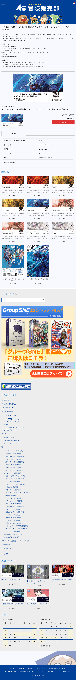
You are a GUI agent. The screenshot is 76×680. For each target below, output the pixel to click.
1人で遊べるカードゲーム (12, 440)
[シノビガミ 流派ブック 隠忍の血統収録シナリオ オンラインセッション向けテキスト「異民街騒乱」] (12, 182)
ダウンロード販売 (7, 411)
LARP (6, 554)
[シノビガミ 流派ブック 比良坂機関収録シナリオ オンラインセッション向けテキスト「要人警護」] (12, 205)
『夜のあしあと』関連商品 (12, 465)
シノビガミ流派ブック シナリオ (14, 427)
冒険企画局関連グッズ (8, 408)
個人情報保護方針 (10, 671)
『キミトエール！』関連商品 (13, 470)
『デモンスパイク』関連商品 (13, 459)
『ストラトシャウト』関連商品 (14, 506)
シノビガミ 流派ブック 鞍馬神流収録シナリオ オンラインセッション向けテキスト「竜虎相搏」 (38, 215)
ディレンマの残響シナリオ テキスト (12, 580)
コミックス (7, 551)
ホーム (12, 668)
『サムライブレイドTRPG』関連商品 (16, 526)
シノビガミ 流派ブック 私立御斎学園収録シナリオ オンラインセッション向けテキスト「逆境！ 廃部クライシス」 (63, 216)
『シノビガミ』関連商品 (12, 515)
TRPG (3, 447)
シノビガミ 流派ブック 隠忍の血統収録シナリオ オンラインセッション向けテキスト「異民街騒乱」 (13, 192)
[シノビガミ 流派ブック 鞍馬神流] (38, 261)
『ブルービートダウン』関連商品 (15, 484)
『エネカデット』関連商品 (12, 490)
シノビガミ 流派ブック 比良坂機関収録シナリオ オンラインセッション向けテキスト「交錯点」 (63, 192)
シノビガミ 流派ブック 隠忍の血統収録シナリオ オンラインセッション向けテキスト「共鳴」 (38, 192)
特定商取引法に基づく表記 (57, 668)
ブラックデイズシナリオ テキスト (37, 604)
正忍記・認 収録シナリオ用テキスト (12, 605)
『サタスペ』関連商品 (11, 487)
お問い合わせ (41, 668)
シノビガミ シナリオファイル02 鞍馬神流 (13, 280)
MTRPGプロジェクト (11, 430)
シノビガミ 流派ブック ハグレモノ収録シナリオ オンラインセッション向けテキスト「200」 (63, 238)
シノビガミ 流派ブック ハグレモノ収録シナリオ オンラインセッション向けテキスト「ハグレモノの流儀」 (38, 239)
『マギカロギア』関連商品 (12, 518)
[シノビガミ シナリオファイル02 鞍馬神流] (12, 261)
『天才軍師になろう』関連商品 (14, 467)
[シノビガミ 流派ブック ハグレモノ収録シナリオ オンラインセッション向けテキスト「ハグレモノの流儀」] (38, 228)
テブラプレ (7, 425)
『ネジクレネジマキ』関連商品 (14, 479)
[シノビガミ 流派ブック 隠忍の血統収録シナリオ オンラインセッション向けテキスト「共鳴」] (38, 182)
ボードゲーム (5, 434)
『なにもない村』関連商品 (12, 481)
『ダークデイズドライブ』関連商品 (15, 529)
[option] (38, 88)
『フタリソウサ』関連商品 (12, 504)
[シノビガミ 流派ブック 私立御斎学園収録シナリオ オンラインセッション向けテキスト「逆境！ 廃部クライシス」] (63, 205)
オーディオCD (8, 548)
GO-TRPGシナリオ (10, 415)
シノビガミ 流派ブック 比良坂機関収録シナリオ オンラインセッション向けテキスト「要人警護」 (13, 215)
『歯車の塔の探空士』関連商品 (14, 512)
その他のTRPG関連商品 (11, 537)
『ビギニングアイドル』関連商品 (15, 476)
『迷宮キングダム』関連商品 (13, 523)
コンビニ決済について (64, 671)
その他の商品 (5, 545)
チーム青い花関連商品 (8, 404)
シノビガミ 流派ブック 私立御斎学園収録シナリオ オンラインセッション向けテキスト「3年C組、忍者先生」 (13, 239)
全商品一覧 (21, 668)
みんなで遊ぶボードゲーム (12, 443)
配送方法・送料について (28, 671)
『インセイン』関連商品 (12, 520)
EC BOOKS (5, 400)
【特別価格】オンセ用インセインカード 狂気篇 (37, 582)
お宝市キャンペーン (10, 438)
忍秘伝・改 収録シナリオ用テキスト (63, 580)
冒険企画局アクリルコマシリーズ (15, 534)
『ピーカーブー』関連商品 (12, 454)
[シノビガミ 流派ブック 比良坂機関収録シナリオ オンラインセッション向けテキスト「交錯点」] (63, 182)
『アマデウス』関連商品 (12, 509)
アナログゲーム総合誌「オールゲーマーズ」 (15, 541)
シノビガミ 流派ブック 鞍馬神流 (38, 279)
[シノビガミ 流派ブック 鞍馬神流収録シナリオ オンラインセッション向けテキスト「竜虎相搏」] (38, 205)
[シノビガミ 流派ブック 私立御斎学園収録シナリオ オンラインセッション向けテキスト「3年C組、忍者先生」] (12, 228)
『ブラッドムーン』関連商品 (13, 498)
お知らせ (31, 668)
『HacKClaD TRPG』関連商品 (14, 451)
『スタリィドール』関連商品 (13, 501)
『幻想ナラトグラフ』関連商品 (14, 462)
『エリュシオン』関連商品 (12, 531)
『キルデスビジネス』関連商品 (14, 456)
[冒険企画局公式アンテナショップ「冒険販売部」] (38, 10)
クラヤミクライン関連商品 (12, 473)
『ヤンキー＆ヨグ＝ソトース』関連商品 (17, 492)
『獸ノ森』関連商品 (10, 495)
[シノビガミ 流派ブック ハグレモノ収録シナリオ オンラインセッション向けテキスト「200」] (63, 228)
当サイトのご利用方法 (46, 671)
